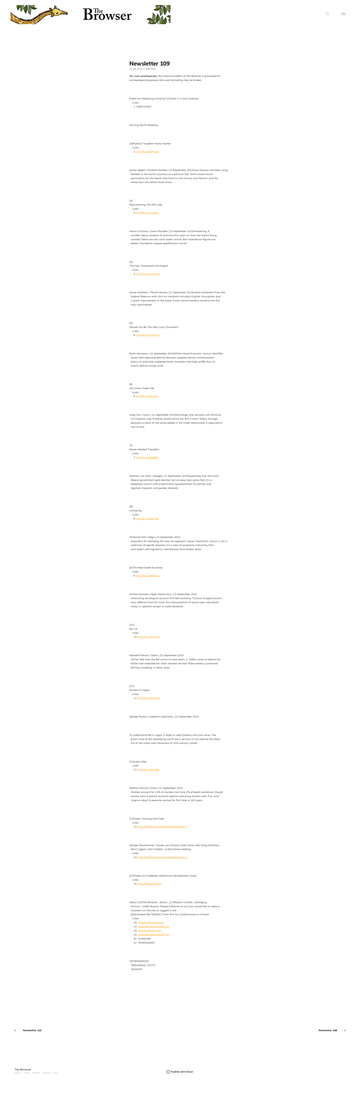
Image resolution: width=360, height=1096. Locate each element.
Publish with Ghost (182, 1071)
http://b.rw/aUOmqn (148, 274)
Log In (56, 1072)
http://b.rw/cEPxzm (147, 151)
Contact (46, 1072)
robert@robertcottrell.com (153, 926)
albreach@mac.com (149, 930)
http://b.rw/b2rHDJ (149, 636)
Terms (26, 1072)
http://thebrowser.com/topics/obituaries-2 (162, 826)
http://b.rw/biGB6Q (147, 457)
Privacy (36, 1072)
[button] (327, 14)
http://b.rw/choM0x (147, 212)
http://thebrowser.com (151, 922)
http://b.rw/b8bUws (147, 575)
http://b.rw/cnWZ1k (147, 335)
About (17, 1072)
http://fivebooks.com (149, 883)
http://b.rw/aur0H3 (149, 698)
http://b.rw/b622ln (147, 396)
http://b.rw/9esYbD (147, 518)
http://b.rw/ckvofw (148, 769)
